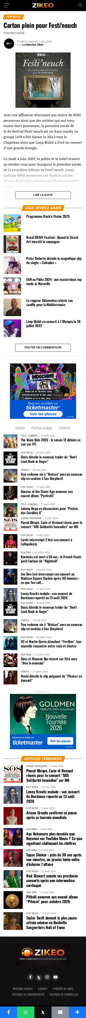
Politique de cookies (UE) (64, 994)
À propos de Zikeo (63, 989)
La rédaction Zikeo (32, 44)
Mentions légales (23, 989)
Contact (42, 989)
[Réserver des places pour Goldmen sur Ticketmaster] (43, 720)
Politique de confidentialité (28, 994)
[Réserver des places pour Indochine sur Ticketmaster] (43, 390)
